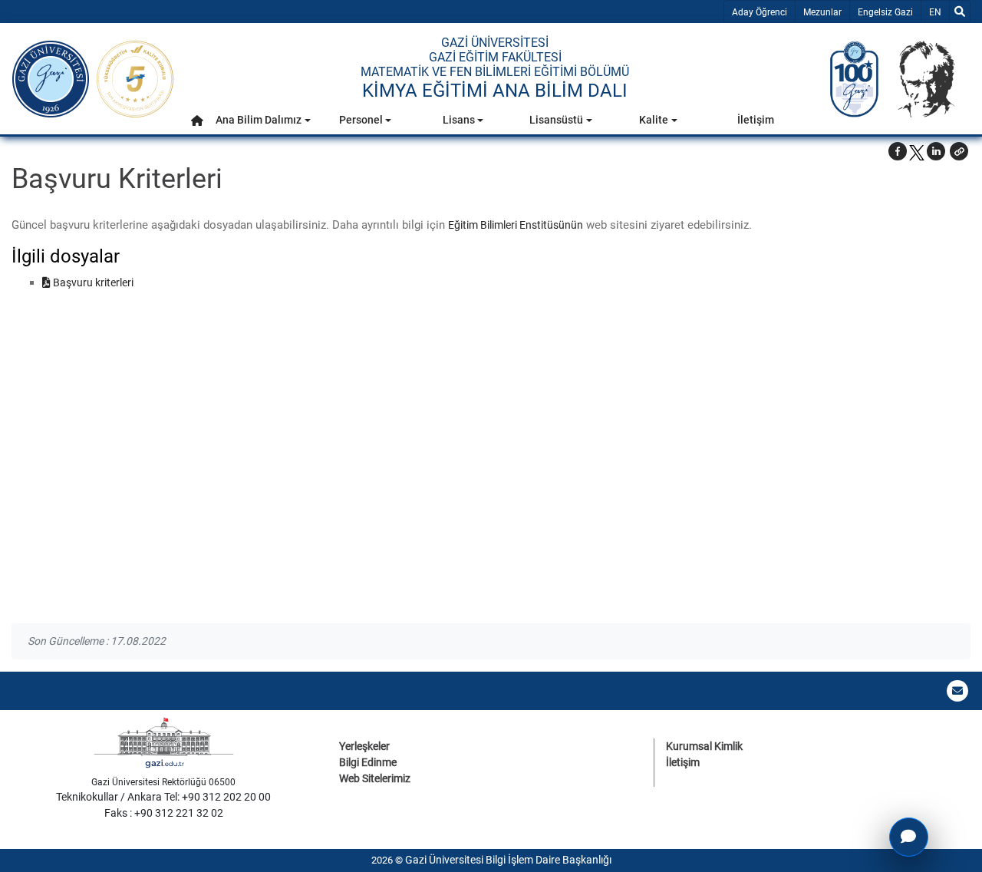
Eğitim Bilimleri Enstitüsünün (515, 225)
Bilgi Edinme (368, 762)
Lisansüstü (556, 120)
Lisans (459, 120)
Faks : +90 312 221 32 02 (163, 813)
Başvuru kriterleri (92, 282)
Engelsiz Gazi (885, 12)
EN (938, 12)
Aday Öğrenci (759, 12)
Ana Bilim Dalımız (259, 120)
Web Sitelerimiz (374, 778)
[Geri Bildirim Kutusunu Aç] (908, 837)
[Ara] (960, 11)
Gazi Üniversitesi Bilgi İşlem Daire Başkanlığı (508, 860)
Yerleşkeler (364, 746)
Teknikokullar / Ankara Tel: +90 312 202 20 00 (163, 797)
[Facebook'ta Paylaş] (897, 151)
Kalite (653, 120)
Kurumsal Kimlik (704, 746)
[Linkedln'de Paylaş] (935, 151)
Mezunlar (822, 12)
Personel (361, 120)
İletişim (755, 120)
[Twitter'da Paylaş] (916, 151)
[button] (197, 120)
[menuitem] (197, 124)
